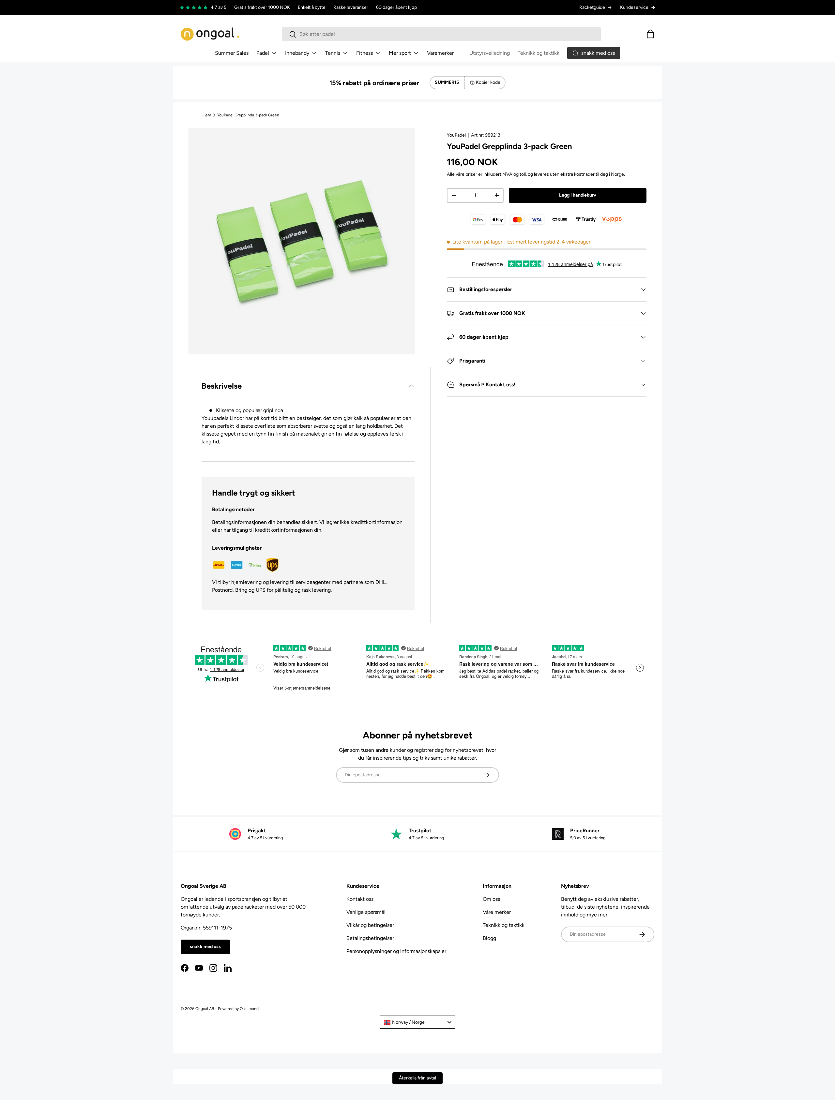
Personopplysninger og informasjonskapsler (396, 951)
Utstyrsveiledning (489, 53)
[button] (650, 34)
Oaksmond (249, 1008)
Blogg (489, 938)
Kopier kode (488, 82)
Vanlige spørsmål (366, 912)
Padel (262, 53)
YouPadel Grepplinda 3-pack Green (248, 115)
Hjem (206, 115)
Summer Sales (232, 53)
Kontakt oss (359, 899)
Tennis (332, 53)
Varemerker (440, 53)
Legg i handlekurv (577, 195)
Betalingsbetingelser (370, 938)
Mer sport (400, 53)
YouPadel (456, 135)
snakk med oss (205, 946)
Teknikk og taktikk (538, 53)
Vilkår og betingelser (370, 925)
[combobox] (441, 34)
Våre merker (497, 912)
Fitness (364, 53)
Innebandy (297, 53)
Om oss (491, 899)
